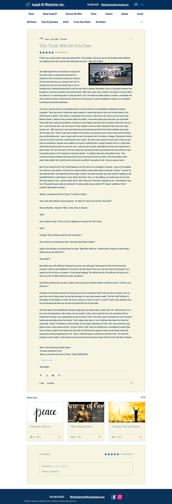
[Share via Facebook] (40, 375)
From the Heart (82, 21)
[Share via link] (59, 375)
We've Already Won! (81, 427)
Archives (101, 21)
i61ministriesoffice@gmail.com (115, 4)
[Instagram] (119, 497)
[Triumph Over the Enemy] (127, 412)
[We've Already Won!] (86, 412)
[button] (142, 22)
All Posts (32, 21)
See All (143, 397)
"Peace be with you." (40, 427)
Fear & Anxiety (50, 21)
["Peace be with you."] (45, 412)
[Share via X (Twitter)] (47, 375)
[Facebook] (113, 497)
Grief (66, 21)
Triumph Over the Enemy (126, 427)
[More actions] (131, 39)
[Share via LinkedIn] (53, 375)
